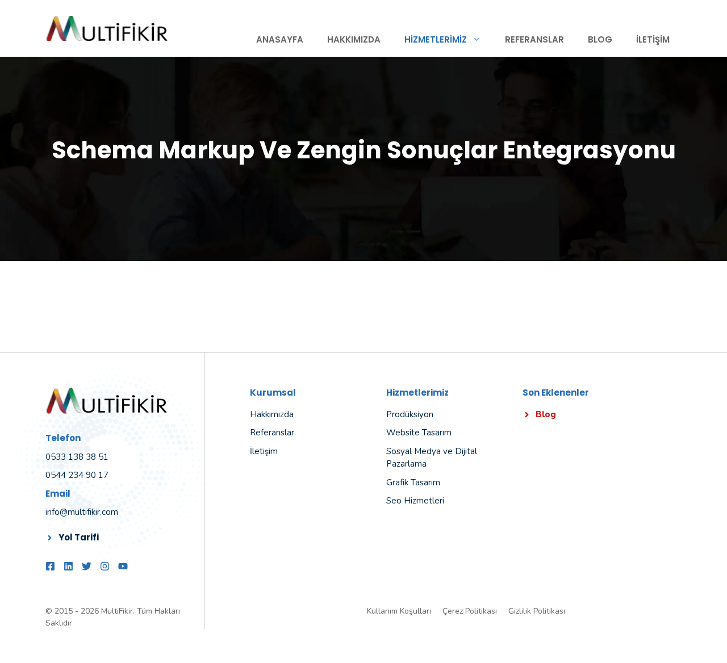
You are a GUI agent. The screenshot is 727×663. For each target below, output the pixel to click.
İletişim (653, 39)
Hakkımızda (354, 39)
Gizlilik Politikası (536, 611)
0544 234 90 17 (76, 475)
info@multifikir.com (81, 512)
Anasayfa (279, 39)
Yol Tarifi (79, 537)
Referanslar (534, 39)
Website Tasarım (419, 432)
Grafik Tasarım (413, 482)
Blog (600, 39)
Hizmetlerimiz (435, 39)
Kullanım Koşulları (399, 611)
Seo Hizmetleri (415, 500)
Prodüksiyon (409, 414)
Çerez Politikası (469, 611)
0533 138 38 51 (76, 457)
